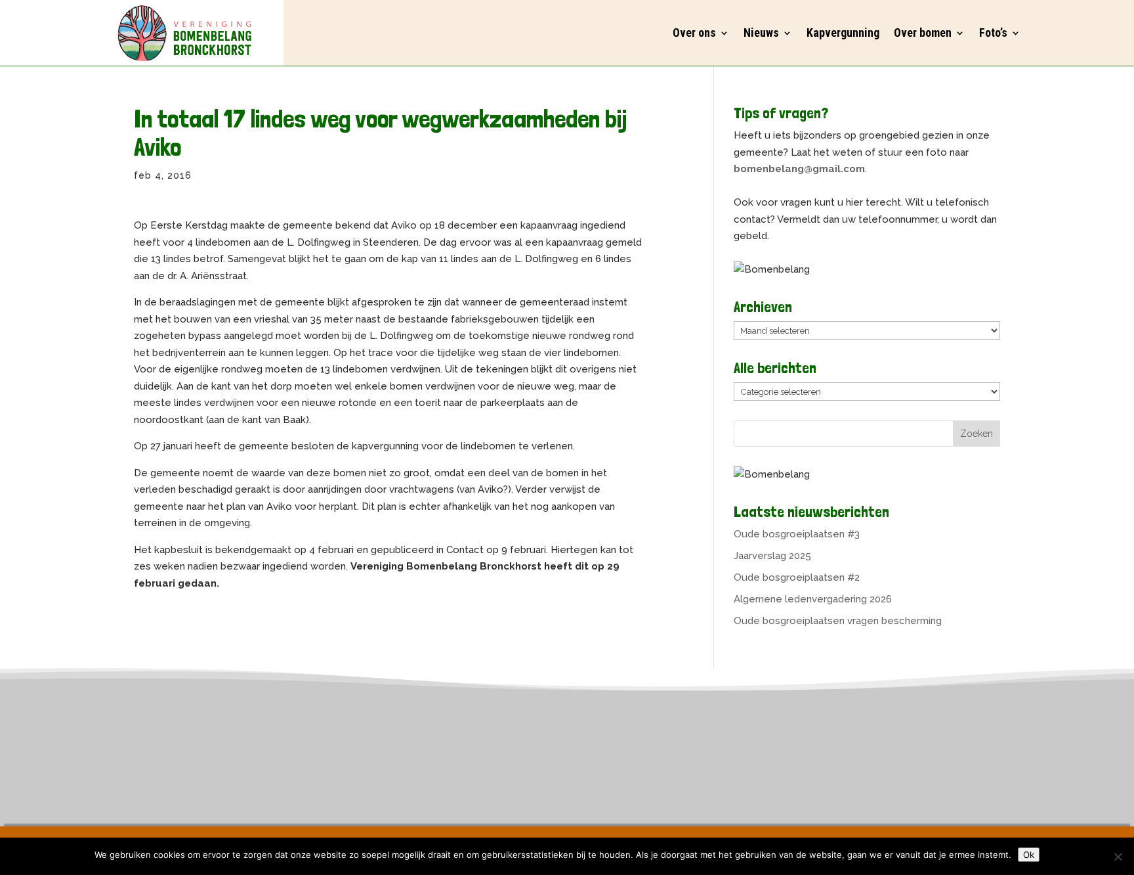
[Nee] (1117, 856)
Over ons (694, 32)
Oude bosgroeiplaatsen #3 (797, 534)
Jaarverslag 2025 (772, 556)
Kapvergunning (843, 32)
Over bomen (923, 32)
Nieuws (761, 32)
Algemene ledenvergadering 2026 (813, 599)
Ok (1028, 854)
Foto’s (993, 32)
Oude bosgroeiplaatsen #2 (797, 577)
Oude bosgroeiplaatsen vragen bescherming (838, 621)
